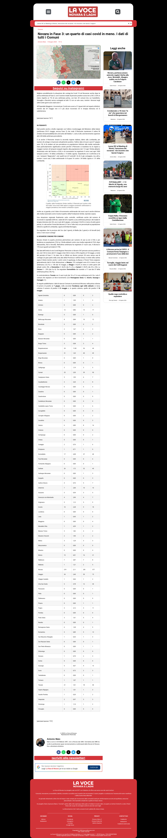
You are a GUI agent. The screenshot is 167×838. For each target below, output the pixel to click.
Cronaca (40, 29)
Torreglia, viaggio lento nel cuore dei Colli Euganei (117, 264)
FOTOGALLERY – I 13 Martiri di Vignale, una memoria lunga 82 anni (117, 184)
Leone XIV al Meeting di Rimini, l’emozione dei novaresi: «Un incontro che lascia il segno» (66, 23)
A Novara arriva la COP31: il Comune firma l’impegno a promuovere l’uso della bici (117, 251)
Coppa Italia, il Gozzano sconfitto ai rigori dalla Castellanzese (117, 218)
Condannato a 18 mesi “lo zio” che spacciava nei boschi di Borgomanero (117, 113)
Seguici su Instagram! (68, 88)
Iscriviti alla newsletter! (68, 758)
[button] (48, 11)
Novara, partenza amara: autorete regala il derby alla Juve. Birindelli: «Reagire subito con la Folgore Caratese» (118, 77)
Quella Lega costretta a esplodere (117, 295)
